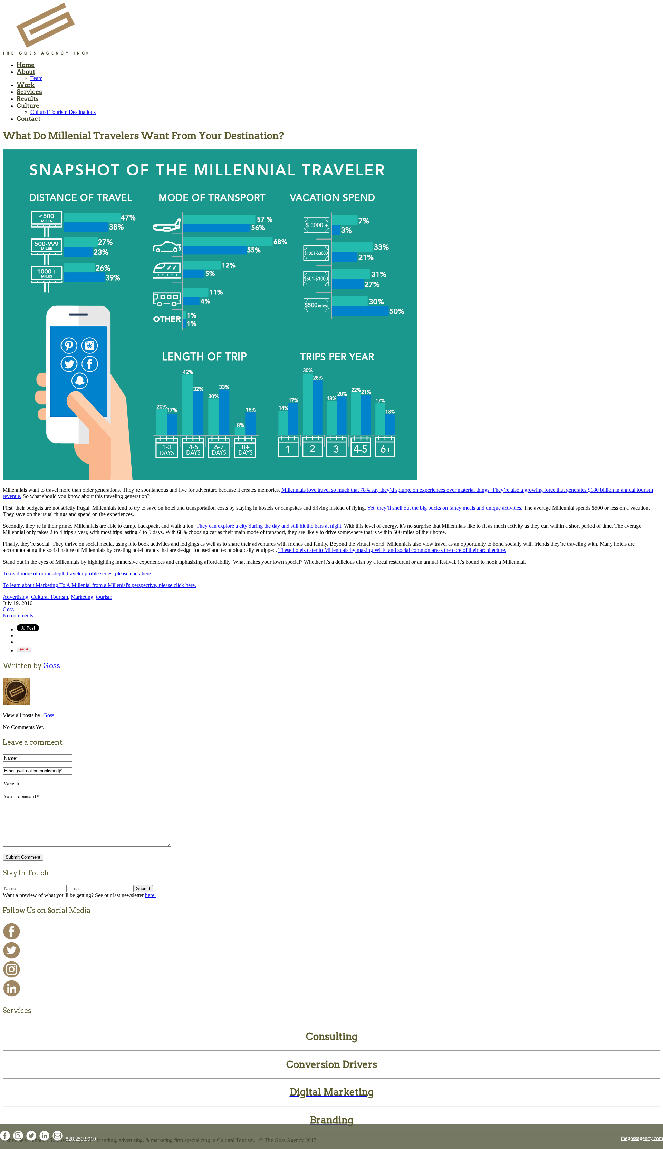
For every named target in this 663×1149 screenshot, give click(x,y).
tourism (104, 597)
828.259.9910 (81, 1139)
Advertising (15, 597)
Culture (28, 105)
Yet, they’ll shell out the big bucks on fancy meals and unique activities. (444, 508)
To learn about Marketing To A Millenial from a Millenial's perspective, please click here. (99, 585)
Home (26, 64)
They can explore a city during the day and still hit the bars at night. (269, 526)
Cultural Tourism (49, 597)
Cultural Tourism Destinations (63, 112)
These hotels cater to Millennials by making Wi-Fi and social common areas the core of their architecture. (392, 550)
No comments (18, 616)
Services (29, 91)
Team (36, 78)
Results (28, 98)
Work (26, 84)
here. (150, 895)
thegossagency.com (642, 1138)
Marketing (82, 597)
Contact (28, 118)
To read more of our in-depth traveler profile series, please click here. (77, 573)
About (26, 71)
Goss (8, 609)
